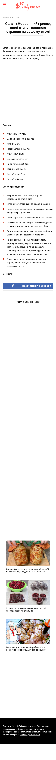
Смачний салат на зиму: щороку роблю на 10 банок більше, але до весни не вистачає (27, 570)
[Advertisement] (28, 92)
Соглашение (34, 735)
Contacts (23, 735)
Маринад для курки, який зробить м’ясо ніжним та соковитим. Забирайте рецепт (25, 648)
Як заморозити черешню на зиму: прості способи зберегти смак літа (26, 609)
